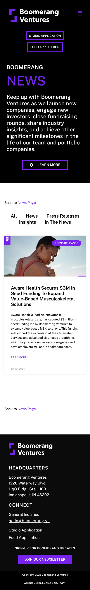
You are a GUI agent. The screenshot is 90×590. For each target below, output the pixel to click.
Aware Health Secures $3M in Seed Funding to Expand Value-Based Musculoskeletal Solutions (43, 296)
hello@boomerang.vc (29, 520)
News (32, 216)
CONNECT (21, 505)
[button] (80, 14)
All (14, 216)
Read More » (20, 357)
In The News (58, 222)
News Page (27, 203)
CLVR (63, 583)
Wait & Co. (52, 583)
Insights (27, 222)
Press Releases (63, 216)
